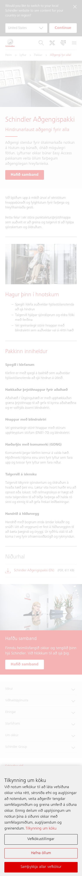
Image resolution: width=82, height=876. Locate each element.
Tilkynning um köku (41, 829)
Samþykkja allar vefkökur (41, 867)
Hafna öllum (41, 853)
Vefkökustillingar (40, 839)
